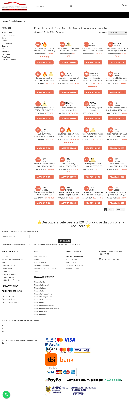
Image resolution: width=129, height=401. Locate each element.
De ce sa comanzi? (8, 265)
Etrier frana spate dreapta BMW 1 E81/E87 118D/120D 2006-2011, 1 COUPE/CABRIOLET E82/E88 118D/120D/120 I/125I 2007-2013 (117, 165)
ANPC (36, 271)
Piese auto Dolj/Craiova (43, 300)
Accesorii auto (7, 32)
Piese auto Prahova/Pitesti (44, 306)
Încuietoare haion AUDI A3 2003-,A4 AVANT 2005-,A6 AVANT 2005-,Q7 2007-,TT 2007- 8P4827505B (117, 135)
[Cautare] (71, 6)
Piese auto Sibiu (40, 303)
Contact (5, 256)
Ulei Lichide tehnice (9, 59)
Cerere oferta (7, 268)
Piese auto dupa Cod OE (11, 302)
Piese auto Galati (40, 312)
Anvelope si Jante (8, 35)
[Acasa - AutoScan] (14, 6)
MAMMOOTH (93, 73)
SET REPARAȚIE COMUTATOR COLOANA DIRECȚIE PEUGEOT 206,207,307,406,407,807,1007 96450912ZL (44, 135)
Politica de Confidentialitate (69, 244)
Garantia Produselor (41, 265)
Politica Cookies (8, 277)
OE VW (68, 73)
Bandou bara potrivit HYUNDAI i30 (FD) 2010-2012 (44, 79)
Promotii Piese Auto (17, 21)
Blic (68, 43)
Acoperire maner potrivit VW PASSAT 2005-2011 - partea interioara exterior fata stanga (68, 79)
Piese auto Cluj (39, 282)
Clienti (37, 251)
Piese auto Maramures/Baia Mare (46, 309)
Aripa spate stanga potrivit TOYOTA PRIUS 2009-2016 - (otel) (68, 165)
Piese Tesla (6, 57)
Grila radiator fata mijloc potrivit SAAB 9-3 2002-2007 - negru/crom (92, 135)
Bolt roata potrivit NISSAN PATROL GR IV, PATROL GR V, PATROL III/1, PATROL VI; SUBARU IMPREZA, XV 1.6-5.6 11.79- (44, 108)
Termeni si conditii (8, 274)
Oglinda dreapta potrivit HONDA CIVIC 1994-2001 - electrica (117, 108)
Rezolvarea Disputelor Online (45, 268)
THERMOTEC (68, 103)
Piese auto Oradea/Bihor (43, 294)
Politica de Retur (40, 262)
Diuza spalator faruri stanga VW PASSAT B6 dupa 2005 (93, 165)
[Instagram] (3, 331)
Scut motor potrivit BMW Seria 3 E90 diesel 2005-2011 (68, 135)
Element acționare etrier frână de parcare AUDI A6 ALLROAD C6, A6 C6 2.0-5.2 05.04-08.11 (93, 193)
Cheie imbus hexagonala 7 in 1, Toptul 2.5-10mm (92, 49)
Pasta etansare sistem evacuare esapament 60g (44, 49)
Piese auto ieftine (8, 299)
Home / (5, 21)
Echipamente (7, 43)
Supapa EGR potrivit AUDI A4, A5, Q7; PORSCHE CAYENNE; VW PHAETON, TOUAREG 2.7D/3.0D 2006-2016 (117, 49)
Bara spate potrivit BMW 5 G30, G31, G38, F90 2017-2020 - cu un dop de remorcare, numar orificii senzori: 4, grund (68, 49)
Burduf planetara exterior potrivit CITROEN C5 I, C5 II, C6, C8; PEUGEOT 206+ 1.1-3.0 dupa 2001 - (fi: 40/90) (44, 165)
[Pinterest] (3, 328)
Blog (3, 262)
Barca (4, 38)
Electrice (5, 46)
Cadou (4, 40)
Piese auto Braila (40, 315)
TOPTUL (93, 43)
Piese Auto (6, 51)
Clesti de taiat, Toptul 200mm (93, 108)
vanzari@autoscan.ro (110, 259)
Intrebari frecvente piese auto (13, 259)
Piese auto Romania (44, 277)
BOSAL (44, 43)
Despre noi (6, 271)
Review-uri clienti (11, 286)
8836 (119, 209)
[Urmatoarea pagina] (123, 209)
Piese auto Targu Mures (43, 297)
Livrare (36, 259)
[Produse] (4, 15)
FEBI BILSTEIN (117, 73)
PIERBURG (117, 43)
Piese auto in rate (8, 296)
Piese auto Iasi (39, 291)
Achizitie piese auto (12, 291)
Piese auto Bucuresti (41, 285)
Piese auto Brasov (40, 288)
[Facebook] (3, 325)
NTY (3, 49)
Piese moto (6, 54)
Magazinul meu (10, 251)
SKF (44, 159)
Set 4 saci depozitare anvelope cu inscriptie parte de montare (92, 79)
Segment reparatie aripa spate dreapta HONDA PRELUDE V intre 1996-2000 (68, 193)
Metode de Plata (40, 256)
